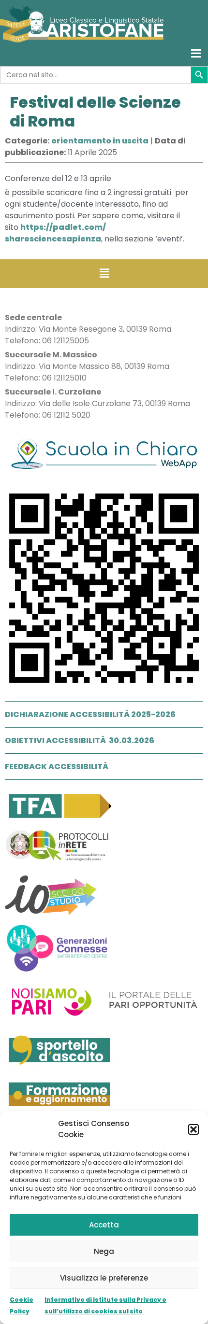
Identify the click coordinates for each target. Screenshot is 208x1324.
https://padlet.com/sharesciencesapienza (55, 233)
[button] (193, 1129)
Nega (104, 1251)
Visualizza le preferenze (104, 1278)
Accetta (104, 1225)
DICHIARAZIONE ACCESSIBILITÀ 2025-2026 (90, 714)
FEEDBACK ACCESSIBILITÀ (56, 766)
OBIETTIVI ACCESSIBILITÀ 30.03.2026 (79, 740)
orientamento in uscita (100, 140)
